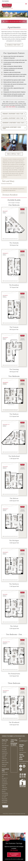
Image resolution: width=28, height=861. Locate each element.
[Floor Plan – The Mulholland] (14, 421)
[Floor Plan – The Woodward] (14, 687)
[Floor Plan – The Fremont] (14, 291)
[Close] (24, 833)
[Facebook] (20, 766)
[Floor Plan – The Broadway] (14, 249)
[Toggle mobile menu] (26, 3)
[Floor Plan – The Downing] (14, 334)
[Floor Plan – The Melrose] (14, 463)
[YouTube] (24, 766)
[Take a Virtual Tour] (14, 134)
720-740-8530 (10, 107)
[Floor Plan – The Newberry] (14, 548)
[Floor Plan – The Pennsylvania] (14, 638)
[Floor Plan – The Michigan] (14, 505)
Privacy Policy (5, 813)
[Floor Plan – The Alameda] (14, 207)
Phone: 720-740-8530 (22, 756)
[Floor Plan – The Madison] (14, 378)
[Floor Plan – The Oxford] (14, 590)
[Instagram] (20, 769)
